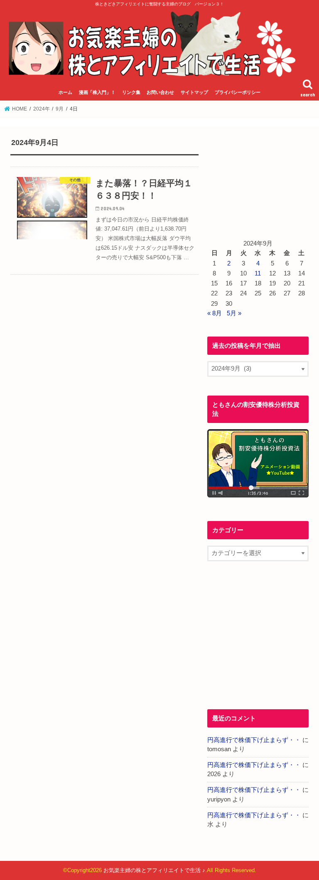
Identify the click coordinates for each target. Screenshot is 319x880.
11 (258, 273)
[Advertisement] (258, 179)
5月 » (234, 313)
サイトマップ (194, 92)
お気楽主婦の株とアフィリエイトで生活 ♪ (154, 870)
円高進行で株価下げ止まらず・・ (254, 740)
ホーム (65, 92)
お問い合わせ (160, 92)
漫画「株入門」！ (97, 92)
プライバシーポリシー (237, 92)
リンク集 (131, 92)
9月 (60, 108)
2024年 (41, 108)
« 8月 (214, 313)
